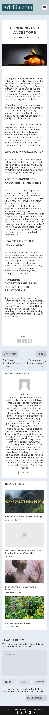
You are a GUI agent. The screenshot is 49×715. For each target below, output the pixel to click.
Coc (7, 205)
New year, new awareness (17, 623)
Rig (14, 298)
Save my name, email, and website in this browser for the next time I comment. (23, 690)
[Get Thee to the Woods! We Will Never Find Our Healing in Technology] (24, 535)
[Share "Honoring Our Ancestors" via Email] (30, 341)
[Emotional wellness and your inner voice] (24, 571)
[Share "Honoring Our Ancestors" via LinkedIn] (24, 341)
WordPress (39, 709)
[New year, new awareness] (24, 607)
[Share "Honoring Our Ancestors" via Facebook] (19, 341)
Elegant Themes (20, 709)
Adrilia (24, 394)
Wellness (29, 37)
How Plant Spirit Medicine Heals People (24, 517)
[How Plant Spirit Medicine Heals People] (24, 501)
